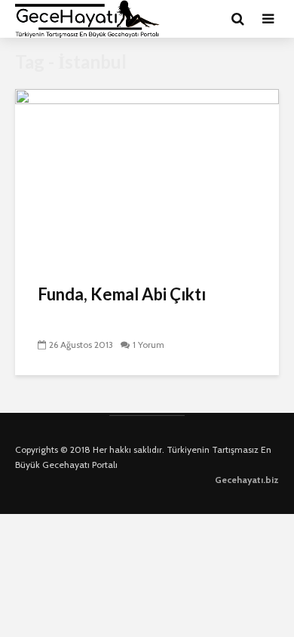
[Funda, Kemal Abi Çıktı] (147, 176)
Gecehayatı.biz (247, 479)
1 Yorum (148, 344)
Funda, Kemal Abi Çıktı (122, 294)
